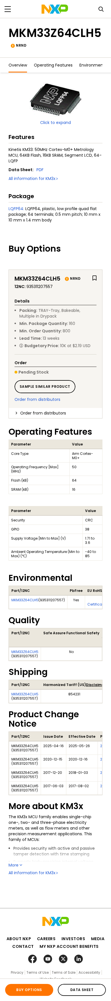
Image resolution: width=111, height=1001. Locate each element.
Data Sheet (82, 989)
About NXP (19, 939)
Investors (73, 939)
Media (98, 939)
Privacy (17, 972)
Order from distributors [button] (43, 413)
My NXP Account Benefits (69, 946)
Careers (46, 939)
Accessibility (89, 972)
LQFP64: (16, 209)
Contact (23, 946)
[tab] (55, 413)
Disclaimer (95, 684)
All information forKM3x (32, 178)
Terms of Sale (63, 972)
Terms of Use (37, 972)
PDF (40, 170)
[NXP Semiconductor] (55, 9)
